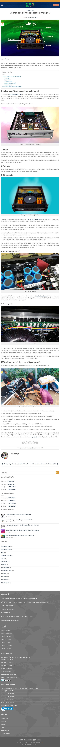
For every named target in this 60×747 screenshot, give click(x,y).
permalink (41, 448)
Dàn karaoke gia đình (6, 555)
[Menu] (2, 5)
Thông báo (3, 564)
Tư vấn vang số (5, 582)
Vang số (3, 727)
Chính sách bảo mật (6, 648)
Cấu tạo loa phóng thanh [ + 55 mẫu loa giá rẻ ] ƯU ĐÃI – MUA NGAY (22, 525)
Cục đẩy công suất (5, 733)
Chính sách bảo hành (6, 639)
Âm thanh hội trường (6, 549)
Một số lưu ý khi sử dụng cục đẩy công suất (12, 86)
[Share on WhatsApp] (23, 442)
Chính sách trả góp (5, 642)
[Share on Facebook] (25, 442)
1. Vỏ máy (7, 78)
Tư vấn (33, 742)
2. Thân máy (7, 80)
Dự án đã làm (4, 561)
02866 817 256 (12, 506)
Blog (2, 552)
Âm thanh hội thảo (5, 546)
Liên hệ (25, 742)
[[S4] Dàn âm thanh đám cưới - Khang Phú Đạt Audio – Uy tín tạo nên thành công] (30, 5)
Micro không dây (5, 730)
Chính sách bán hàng (6, 636)
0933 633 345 (11, 498)
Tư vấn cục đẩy (30, 10)
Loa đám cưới (4, 718)
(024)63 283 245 (9, 659)
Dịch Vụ (3, 558)
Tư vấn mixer (4, 579)
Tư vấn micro (4, 576)
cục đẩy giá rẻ (35, 437)
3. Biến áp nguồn (8, 81)
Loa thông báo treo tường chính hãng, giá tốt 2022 (18, 515)
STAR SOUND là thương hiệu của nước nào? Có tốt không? (20, 535)
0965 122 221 (11, 481)
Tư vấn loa (3, 573)
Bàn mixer (3, 724)
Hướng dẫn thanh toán (6, 633)
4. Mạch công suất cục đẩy (10, 83)
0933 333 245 (11, 500)
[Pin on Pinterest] (34, 442)
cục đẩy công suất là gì (15, 94)
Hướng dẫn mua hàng (6, 630)
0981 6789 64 (12, 487)
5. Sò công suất (8, 85)
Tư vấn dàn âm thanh (6, 570)
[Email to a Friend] (31, 442)
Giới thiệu (19, 742)
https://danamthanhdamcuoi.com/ (9, 678)
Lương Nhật (35, 17)
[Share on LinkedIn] (37, 442)
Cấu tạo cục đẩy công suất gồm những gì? (12, 76)
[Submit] (57, 472)
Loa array (3, 721)
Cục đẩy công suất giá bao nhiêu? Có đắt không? (16, 464)
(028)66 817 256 (9, 691)
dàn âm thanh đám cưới (42, 296)
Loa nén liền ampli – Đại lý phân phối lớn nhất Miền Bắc (19, 520)
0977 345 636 (12, 503)
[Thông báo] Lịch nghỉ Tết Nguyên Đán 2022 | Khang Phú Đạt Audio (22, 530)
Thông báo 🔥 (39, 742)
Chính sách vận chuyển (6, 645)
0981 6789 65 (12, 489)
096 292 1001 (11, 484)
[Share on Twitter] (28, 442)
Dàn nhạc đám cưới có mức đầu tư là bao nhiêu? (44, 464)
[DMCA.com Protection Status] (6, 680)
